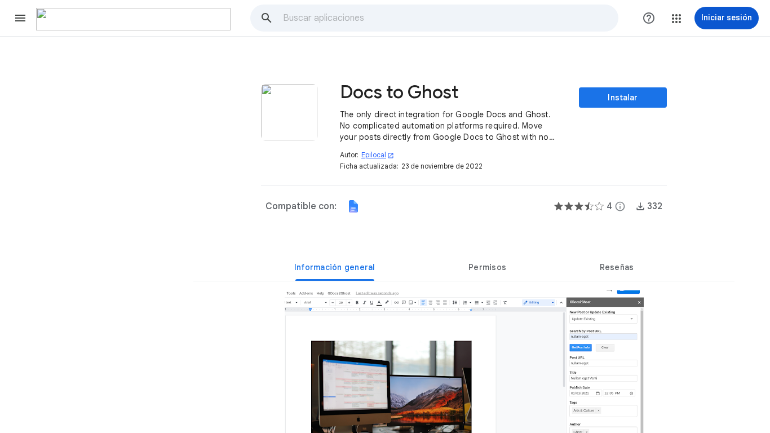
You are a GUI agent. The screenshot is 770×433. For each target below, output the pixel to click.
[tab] (334, 267)
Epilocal (377, 155)
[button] (20, 18)
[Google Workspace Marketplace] (133, 19)
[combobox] (450, 18)
